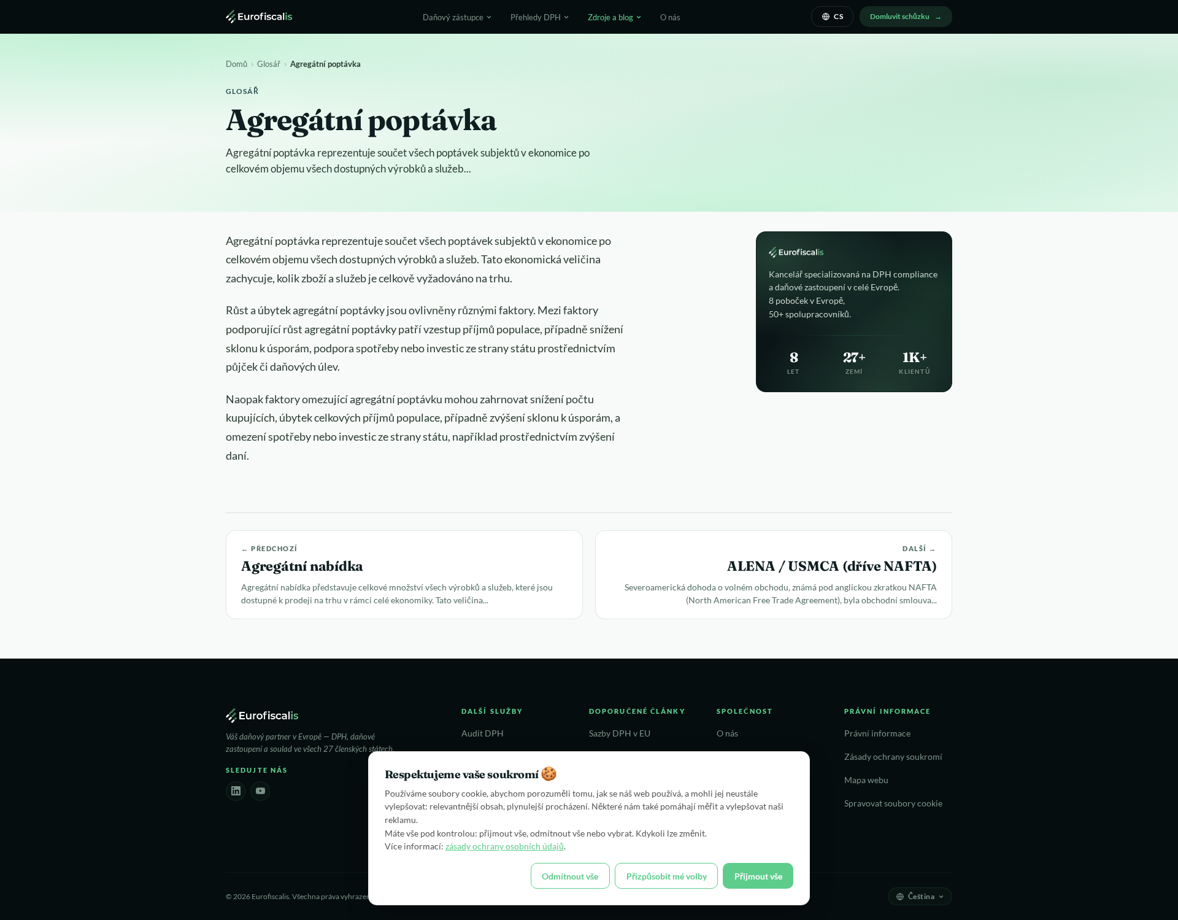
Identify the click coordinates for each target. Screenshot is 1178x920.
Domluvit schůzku (900, 16)
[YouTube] (260, 791)
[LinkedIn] (235, 791)
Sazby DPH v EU (619, 733)
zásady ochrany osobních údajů (504, 846)
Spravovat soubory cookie (893, 803)
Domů (236, 64)
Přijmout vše (758, 876)
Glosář (268, 64)
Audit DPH (482, 733)
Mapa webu (866, 780)
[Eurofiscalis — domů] (259, 16)
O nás (670, 17)
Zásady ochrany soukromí (893, 757)
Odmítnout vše (570, 876)
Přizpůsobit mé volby (666, 876)
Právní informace (877, 733)
